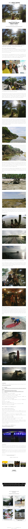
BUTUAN (5, 387)
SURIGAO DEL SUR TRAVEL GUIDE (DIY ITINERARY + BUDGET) (20, 520)
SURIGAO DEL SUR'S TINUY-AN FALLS (10, 390)
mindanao (11, 457)
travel (17, 457)
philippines (14, 457)
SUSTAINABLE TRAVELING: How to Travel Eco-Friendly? (8, 506)
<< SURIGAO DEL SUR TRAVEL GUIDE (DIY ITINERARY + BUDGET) (11, 483)
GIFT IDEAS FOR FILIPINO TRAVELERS (8, 519)
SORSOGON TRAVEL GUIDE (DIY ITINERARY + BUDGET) (20, 506)
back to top (9, 527)
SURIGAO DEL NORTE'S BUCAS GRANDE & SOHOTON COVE (13, 391)
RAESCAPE (18, 527)
